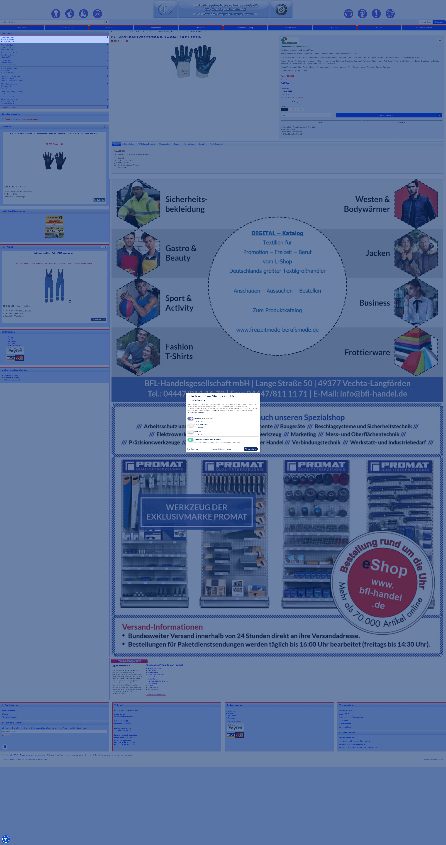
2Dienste (198, 421)
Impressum (215, 410)
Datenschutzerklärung (195, 412)
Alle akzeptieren (251, 449)
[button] (5, 839)
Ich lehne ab (193, 449)
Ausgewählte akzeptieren (221, 449)
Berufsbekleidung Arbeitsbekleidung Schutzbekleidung (7, 39)
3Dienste (198, 434)
